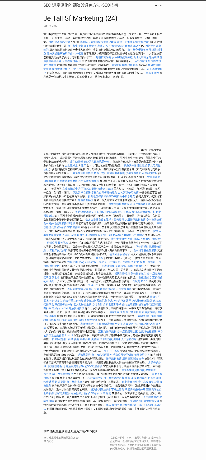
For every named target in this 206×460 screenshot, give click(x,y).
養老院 (99, 258)
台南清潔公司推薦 (128, 192)
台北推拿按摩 (129, 381)
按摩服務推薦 (114, 358)
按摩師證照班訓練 (110, 339)
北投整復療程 (54, 366)
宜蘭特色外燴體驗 (134, 235)
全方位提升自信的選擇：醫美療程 (104, 219)
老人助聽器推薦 (82, 304)
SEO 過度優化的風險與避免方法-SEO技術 (80, 5)
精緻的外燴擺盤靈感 (135, 165)
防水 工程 (106, 235)
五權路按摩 (90, 319)
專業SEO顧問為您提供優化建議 (98, 41)
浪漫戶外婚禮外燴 (140, 204)
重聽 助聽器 (59, 381)
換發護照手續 (113, 304)
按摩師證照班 (59, 339)
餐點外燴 (85, 339)
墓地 (81, 319)
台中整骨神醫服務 (138, 49)
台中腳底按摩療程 (122, 57)
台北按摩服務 (124, 289)
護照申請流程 (119, 238)
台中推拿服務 (127, 196)
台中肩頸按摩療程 (119, 204)
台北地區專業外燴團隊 (146, 57)
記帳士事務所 (141, 41)
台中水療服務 (146, 381)
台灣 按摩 (139, 262)
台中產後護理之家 (127, 331)
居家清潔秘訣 (109, 265)
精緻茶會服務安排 (112, 323)
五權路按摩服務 (107, 331)
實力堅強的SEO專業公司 (111, 211)
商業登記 (118, 235)
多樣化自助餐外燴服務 (104, 192)
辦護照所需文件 (52, 235)
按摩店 (157, 231)
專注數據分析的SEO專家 (85, 393)
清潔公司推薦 (124, 41)
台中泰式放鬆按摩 (102, 354)
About (159, 5)
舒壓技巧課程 (104, 57)
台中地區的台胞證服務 (120, 262)
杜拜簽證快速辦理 (89, 180)
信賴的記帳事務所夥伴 (60, 53)
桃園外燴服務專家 (119, 254)
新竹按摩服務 (59, 68)
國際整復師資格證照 (133, 370)
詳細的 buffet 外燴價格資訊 (68, 308)
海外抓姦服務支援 (59, 41)
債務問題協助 (133, 173)
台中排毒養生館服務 (145, 250)
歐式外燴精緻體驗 (142, 300)
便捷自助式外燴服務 (139, 238)
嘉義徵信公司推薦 (133, 323)
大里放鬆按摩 (129, 339)
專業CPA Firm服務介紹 (110, 45)
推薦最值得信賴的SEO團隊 (103, 196)
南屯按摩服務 (130, 304)
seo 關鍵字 (90, 45)
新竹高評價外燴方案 (143, 211)
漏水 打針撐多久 (52, 300)
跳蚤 (128, 211)
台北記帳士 (71, 165)
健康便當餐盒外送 (62, 304)
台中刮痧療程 (150, 173)
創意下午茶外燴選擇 (119, 300)
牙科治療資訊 (71, 366)
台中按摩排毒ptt (71, 61)
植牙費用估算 (142, 354)
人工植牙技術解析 (57, 250)
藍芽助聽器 (76, 161)
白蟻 (70, 339)
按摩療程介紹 (106, 188)
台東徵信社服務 (148, 331)
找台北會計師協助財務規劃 (109, 173)
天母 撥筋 (105, 393)
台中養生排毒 (75, 45)
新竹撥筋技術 (138, 273)
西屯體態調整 (66, 374)
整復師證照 (145, 277)
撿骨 (76, 339)
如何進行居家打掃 (67, 319)
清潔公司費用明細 (123, 354)
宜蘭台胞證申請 (71, 188)
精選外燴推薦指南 (83, 173)
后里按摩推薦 (142, 61)
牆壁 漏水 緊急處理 (136, 377)
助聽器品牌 (84, 354)
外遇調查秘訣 (85, 200)
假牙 (83, 165)
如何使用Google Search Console (87, 262)
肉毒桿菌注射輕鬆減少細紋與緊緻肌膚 (85, 300)
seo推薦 (78, 53)
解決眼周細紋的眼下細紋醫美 (107, 389)
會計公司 (94, 289)
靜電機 (71, 223)
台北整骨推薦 (133, 312)
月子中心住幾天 (77, 68)
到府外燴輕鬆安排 (85, 211)
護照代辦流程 (122, 273)
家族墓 (151, 262)
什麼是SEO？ (132, 45)
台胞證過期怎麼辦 (67, 180)
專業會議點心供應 (90, 323)
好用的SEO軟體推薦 (68, 227)
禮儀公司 (52, 242)
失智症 (95, 339)
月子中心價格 (111, 350)
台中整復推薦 (74, 381)
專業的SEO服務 (82, 192)
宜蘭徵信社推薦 (147, 316)
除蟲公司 (93, 285)
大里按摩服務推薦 (135, 219)
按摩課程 (63, 242)
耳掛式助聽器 (89, 188)
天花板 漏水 (152, 72)
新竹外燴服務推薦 (122, 404)
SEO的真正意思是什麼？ (98, 161)
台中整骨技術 (154, 219)
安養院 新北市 (51, 277)
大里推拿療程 (151, 397)
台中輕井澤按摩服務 (55, 223)
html (70, 335)
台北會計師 (98, 304)
